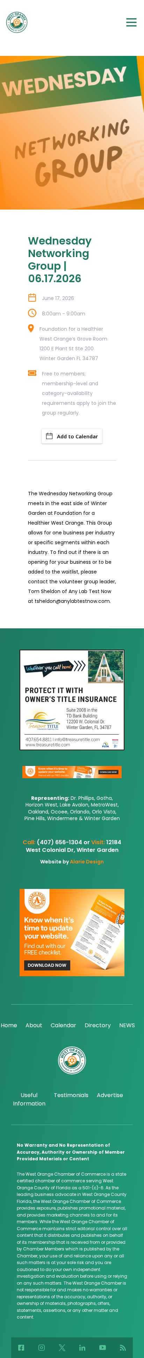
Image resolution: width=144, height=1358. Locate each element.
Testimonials (71, 1095)
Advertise (110, 1095)
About (34, 1025)
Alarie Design (87, 861)
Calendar (63, 1025)
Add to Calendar (77, 436)
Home (9, 1025)
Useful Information (29, 1099)
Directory (98, 1025)
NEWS (127, 1025)
